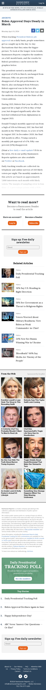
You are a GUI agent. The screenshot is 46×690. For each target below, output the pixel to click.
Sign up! (23, 252)
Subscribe (33, 223)
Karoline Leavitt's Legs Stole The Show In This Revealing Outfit (11, 402)
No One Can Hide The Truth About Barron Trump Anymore (10, 462)
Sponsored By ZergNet (36, 374)
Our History (18, 667)
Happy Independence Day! (18, 615)
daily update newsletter (32, 529)
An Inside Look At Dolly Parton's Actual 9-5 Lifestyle (11, 493)
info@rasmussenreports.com (15, 684)
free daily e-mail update (21, 150)
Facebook (19, 161)
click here (30, 551)
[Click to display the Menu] (3, 3)
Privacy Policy (15, 669)
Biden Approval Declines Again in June (24, 607)
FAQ (26, 667)
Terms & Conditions (30, 669)
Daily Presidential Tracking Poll (21, 598)
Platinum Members (19, 546)
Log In (41, 3)
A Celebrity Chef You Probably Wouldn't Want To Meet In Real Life (11, 431)
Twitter (8, 161)
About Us (8, 667)
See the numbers (23, 579)
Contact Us (27, 671)
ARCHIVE (6, 18)
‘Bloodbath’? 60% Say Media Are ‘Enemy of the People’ (28, 357)
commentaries (25, 536)
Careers (17, 671)
